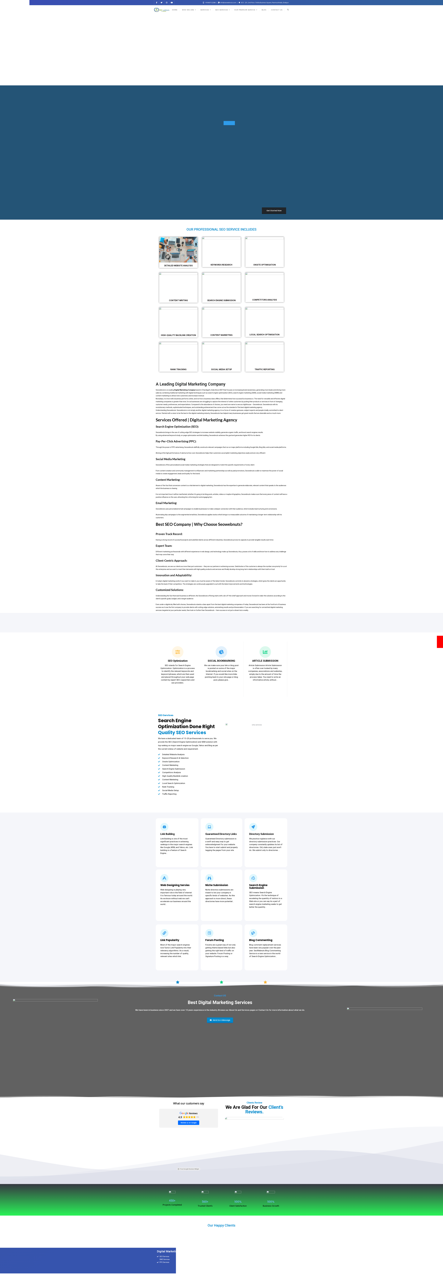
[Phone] (440, 645)
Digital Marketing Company (184, 390)
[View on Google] (174, 1153)
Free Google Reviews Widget (189, 1169)
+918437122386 (210, 2)
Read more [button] (174, 1146)
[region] (221, 49)
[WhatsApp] (440, 639)
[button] (3, 50)
